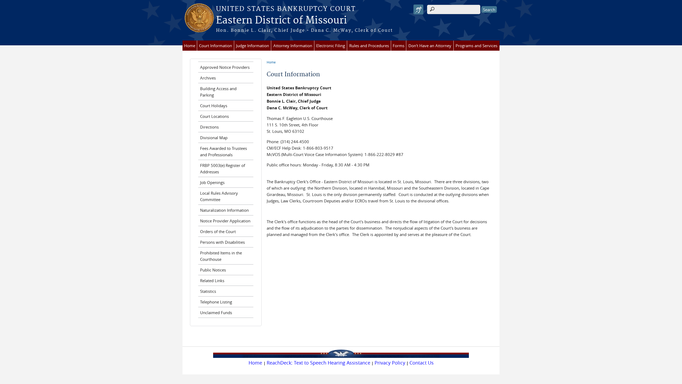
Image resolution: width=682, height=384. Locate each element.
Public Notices (213, 270)
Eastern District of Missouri (281, 20)
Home (189, 45)
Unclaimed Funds (216, 312)
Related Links (212, 280)
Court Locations (214, 116)
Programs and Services (476, 45)
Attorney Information (292, 45)
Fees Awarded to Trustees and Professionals (223, 151)
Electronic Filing (330, 45)
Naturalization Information (224, 210)
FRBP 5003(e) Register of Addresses (222, 168)
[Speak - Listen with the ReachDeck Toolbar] (418, 9)
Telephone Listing (216, 302)
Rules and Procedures (369, 45)
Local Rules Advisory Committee (219, 196)
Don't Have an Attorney (429, 45)
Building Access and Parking (218, 92)
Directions (209, 127)
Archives (208, 78)
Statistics (208, 291)
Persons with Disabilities (222, 242)
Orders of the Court (218, 231)
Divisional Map (214, 137)
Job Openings (212, 182)
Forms (398, 45)
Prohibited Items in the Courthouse (221, 256)
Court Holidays (213, 105)
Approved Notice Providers (225, 67)
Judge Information (252, 45)
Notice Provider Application (225, 220)
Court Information (215, 45)
